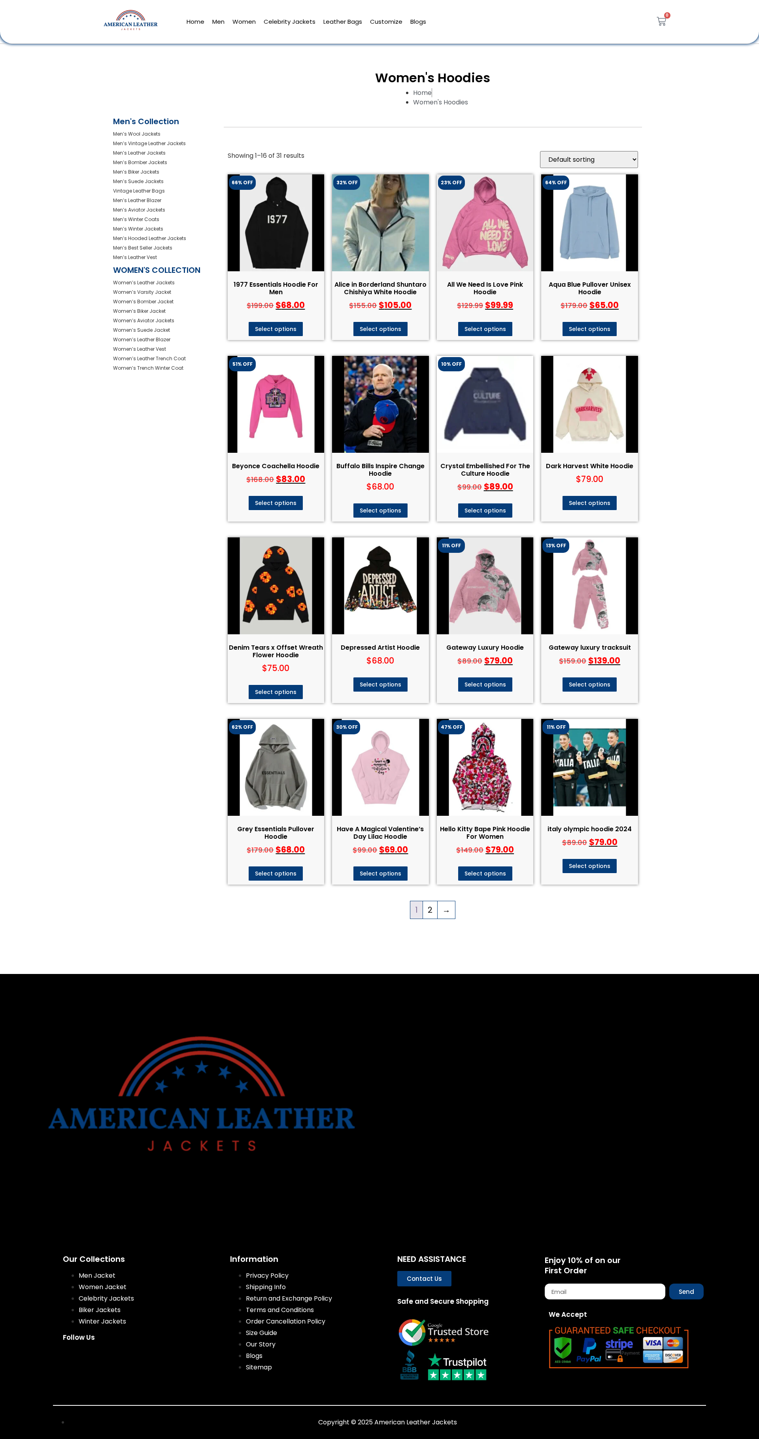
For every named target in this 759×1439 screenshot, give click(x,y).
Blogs (418, 21)
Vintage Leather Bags (139, 190)
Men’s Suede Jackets (138, 181)
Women (244, 21)
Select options (275, 329)
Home (195, 21)
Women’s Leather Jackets (144, 282)
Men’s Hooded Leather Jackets (149, 238)
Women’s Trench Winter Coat (148, 368)
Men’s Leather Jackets (139, 152)
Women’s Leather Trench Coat (149, 358)
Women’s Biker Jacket (139, 311)
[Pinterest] (122, 1359)
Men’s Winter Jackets (138, 228)
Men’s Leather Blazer (137, 200)
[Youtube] (147, 1359)
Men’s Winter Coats (136, 219)
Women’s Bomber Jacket (143, 301)
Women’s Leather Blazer (141, 339)
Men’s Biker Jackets (136, 171)
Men (218, 21)
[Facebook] (73, 1359)
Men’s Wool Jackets (136, 133)
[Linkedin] (172, 1359)
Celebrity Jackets (289, 21)
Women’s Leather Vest (139, 349)
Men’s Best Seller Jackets (142, 247)
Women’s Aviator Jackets (143, 320)
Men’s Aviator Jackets (139, 209)
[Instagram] (98, 1359)
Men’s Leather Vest (135, 257)
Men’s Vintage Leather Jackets (149, 143)
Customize (386, 21)
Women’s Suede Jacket (141, 330)
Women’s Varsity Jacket (142, 292)
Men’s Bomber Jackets (140, 162)
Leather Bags (342, 21)
